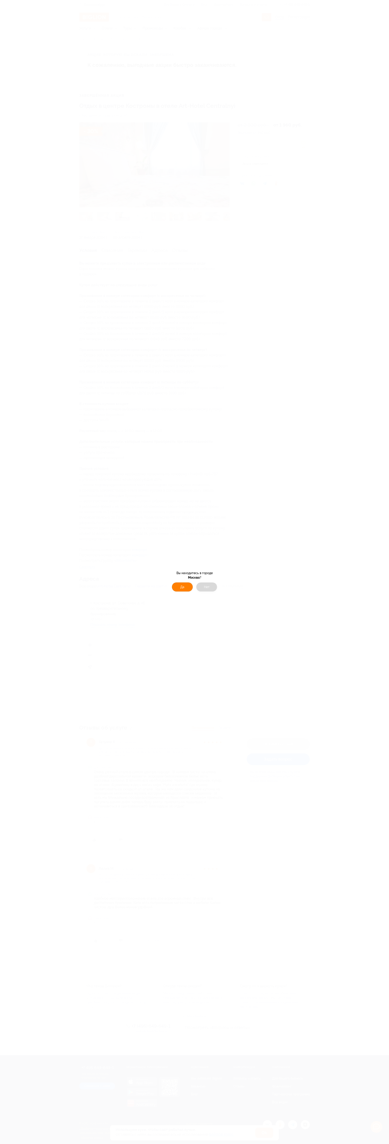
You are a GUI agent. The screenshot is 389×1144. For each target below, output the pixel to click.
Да (182, 587)
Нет (207, 587)
